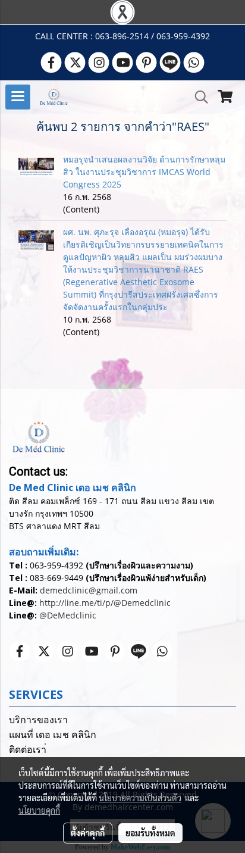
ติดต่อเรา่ (27, 750)
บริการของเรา (38, 720)
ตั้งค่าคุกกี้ (88, 832)
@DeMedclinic (67, 615)
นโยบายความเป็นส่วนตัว (140, 797)
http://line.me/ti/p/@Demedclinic (105, 602)
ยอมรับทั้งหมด (150, 832)
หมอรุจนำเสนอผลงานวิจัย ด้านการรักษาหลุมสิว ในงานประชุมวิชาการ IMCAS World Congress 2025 (144, 172)
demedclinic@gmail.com (88, 590)
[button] (197, 97)
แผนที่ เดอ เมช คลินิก (52, 735)
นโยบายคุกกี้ (39, 810)
